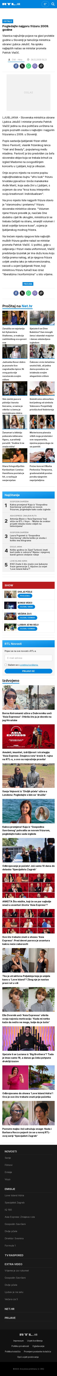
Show (9, 585)
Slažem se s (23, 665)
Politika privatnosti (20, 1346)
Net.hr (27, 306)
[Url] (41, 66)
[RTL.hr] (11, 4)
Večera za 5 (11, 1299)
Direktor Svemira (14, 1238)
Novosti (11, 1151)
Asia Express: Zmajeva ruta (20, 1216)
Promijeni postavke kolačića (37, 1351)
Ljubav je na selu (14, 1292)
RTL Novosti (13, 644)
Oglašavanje (38, 1346)
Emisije (8, 1172)
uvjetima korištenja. (29, 665)
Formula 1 (10, 1245)
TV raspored (14, 1255)
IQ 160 (8, 1209)
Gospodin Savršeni (15, 1224)
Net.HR (9, 1308)
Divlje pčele (11, 1231)
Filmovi (8, 1165)
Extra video (13, 1264)
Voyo (7, 1179)
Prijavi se (28, 671)
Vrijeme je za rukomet (17, 1270)
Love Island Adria (14, 1195)
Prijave (10, 1317)
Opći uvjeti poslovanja (28, 1357)
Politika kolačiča (12, 1351)
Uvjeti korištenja (35, 1340)
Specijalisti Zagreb (15, 1202)
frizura (28, 284)
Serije (8, 1157)
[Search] (53, 4)
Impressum (18, 1340)
